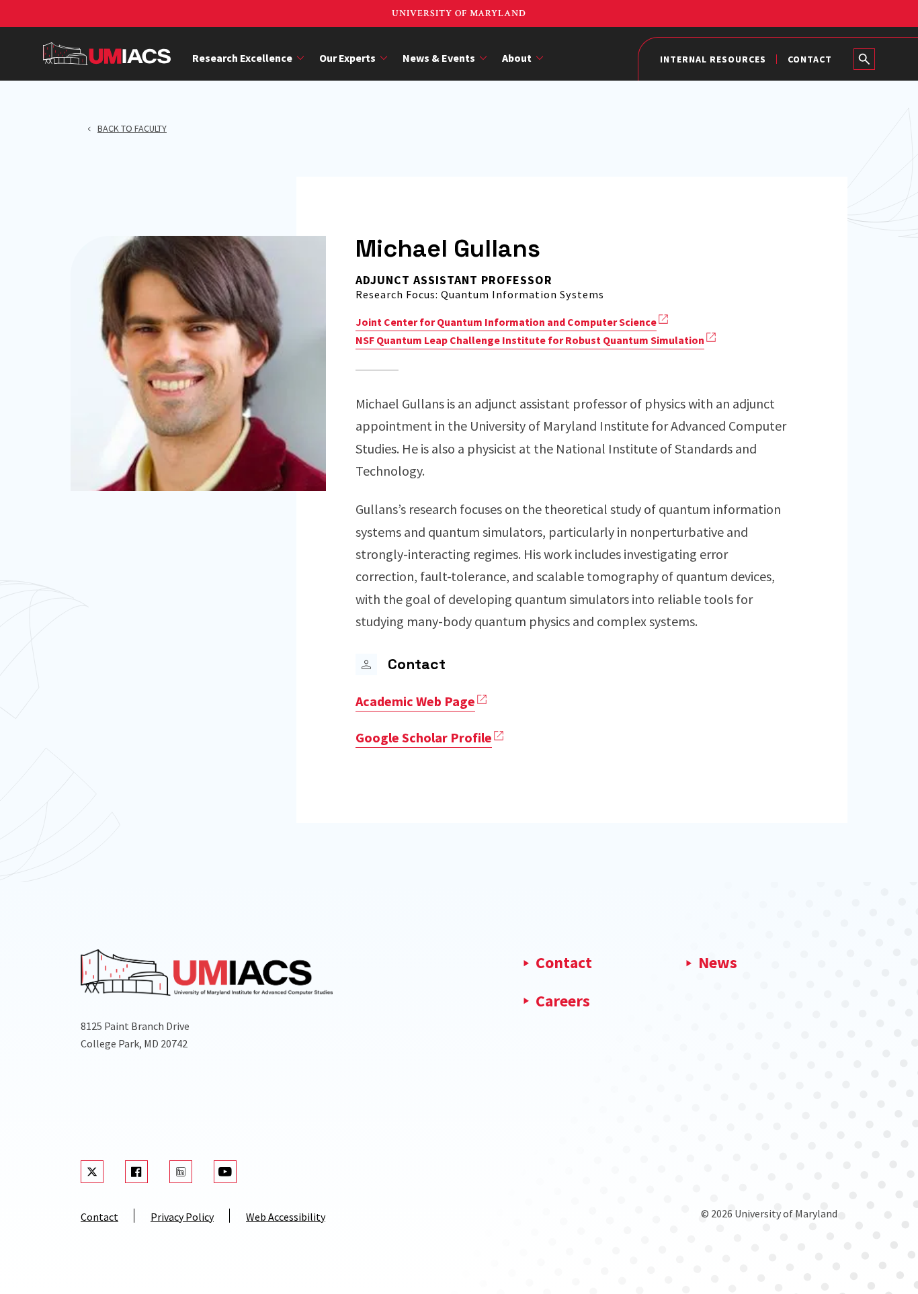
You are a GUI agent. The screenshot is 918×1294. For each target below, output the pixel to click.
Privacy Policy (182, 1216)
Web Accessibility (285, 1216)
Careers (563, 1000)
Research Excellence (242, 57)
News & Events (439, 57)
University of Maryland (459, 13)
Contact (810, 59)
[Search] (864, 59)
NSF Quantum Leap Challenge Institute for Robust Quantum (530, 340)
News (717, 962)
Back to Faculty (132, 128)
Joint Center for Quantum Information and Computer (506, 322)
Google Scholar (424, 737)
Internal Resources (713, 59)
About (517, 57)
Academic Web (415, 701)
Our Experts (347, 57)
